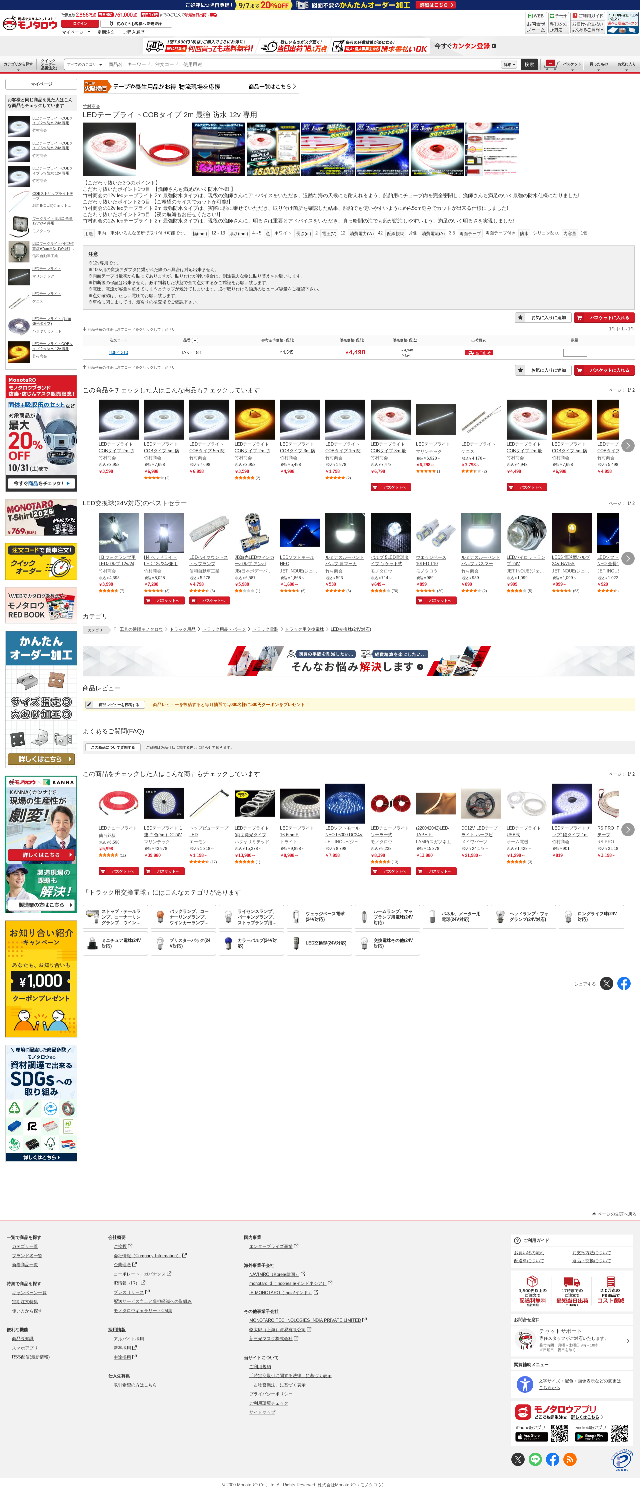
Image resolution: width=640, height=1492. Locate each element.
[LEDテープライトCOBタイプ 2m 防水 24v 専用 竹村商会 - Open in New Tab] (119, 420)
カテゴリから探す (18, 64)
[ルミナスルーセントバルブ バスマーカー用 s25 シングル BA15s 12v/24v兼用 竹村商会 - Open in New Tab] (481, 533)
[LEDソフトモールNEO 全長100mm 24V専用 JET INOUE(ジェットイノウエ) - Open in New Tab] (617, 533)
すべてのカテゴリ (81, 64)
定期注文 (106, 32)
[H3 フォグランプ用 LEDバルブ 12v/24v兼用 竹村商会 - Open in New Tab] (119, 533)
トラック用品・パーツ (224, 629)
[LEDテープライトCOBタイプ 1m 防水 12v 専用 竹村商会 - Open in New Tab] (345, 420)
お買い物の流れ (529, 1252)
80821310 (118, 352)
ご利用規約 (260, 1366)
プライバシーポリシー (271, 1393)
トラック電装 (265, 629)
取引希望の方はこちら (135, 1384)
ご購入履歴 (134, 32)
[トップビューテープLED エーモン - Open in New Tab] (209, 804)
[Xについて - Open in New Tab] (518, 1464)
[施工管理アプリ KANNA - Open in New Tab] (41, 861)
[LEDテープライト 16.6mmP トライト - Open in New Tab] (300, 804)
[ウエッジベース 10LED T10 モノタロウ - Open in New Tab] (436, 533)
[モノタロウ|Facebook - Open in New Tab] (552, 1464)
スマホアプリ (25, 1347)
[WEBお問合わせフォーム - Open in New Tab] (536, 23)
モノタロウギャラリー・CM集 (143, 1310)
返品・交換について (591, 1260)
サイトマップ (262, 1412)
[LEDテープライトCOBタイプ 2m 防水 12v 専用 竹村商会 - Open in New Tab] (255, 420)
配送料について (529, 1260)
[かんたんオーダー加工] (41, 766)
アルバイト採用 (129, 1338)
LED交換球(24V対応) (351, 629)
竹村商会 (91, 106)
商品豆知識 (23, 1338)
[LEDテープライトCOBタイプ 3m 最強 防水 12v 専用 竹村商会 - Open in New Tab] (391, 420)
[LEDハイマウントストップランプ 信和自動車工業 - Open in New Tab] (209, 533)
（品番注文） (48, 64)
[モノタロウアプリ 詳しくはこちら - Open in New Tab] (572, 1412)
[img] (31, 23)
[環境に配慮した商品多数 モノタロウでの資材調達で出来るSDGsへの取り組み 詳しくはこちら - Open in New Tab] (41, 1160)
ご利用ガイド (536, 1240)
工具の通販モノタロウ (141, 629)
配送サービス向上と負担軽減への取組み (153, 1301)
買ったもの (599, 64)
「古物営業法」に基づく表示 (277, 1384)
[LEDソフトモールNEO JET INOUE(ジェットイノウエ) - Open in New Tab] (300, 533)
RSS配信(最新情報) (31, 1356)
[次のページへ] (628, 445)
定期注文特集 (25, 1301)
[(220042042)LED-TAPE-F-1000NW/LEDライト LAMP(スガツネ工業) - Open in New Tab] (436, 804)
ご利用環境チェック (268, 1403)
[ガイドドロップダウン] (587, 27)
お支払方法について (591, 1252)
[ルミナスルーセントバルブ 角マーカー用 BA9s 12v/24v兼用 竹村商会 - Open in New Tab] (345, 533)
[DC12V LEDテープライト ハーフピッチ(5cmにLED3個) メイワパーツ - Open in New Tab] (481, 804)
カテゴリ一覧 (25, 1246)
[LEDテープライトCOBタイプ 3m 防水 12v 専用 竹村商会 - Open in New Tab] (617, 420)
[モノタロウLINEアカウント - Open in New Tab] (535, 1464)
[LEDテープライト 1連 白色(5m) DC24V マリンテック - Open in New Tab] (164, 804)
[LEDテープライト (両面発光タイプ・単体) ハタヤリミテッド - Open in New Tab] (255, 804)
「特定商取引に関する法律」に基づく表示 (290, 1375)
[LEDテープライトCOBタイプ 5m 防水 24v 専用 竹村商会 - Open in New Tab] (164, 420)
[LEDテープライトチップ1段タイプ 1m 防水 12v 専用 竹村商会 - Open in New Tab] (572, 804)
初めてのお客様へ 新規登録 (139, 24)
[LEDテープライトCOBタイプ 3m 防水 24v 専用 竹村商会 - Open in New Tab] (300, 420)
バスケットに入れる (609, 317)
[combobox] (303, 64)
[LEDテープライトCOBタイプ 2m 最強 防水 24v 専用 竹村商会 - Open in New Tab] (527, 420)
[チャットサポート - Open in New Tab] (558, 23)
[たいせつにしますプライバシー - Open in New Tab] (622, 1460)
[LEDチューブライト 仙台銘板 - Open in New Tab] (119, 804)
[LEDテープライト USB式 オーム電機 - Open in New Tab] (527, 804)
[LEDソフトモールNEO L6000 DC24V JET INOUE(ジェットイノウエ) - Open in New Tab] (345, 804)
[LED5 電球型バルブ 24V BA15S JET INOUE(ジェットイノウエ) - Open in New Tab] (572, 533)
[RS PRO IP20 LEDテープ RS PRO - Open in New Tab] (617, 804)
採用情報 (117, 1329)
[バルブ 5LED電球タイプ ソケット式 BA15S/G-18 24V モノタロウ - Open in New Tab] (391, 533)
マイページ (73, 32)
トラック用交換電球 (304, 629)
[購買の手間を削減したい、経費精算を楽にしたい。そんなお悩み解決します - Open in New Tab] (359, 661)
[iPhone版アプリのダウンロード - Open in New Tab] (541, 1434)
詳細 (507, 65)
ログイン (80, 23)
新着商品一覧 (25, 1264)
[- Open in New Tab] (533, 1291)
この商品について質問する (113, 747)
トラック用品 (183, 629)
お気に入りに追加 (548, 317)
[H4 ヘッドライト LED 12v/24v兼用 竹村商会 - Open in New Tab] (164, 533)
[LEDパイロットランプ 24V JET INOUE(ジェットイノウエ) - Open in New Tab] (527, 533)
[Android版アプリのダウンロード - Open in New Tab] (602, 1434)
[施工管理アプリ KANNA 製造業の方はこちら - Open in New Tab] (41, 911)
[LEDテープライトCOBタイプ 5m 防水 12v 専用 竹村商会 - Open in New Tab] (209, 420)
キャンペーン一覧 (29, 1292)
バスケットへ (395, 487)
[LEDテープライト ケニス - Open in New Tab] (481, 420)
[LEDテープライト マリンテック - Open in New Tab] (436, 420)
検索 (530, 64)
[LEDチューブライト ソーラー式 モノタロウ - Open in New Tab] (391, 804)
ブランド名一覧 (27, 1255)
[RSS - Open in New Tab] (570, 1464)
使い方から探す (27, 1310)
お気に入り (627, 64)
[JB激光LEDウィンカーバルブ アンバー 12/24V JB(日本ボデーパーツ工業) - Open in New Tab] (255, 533)
